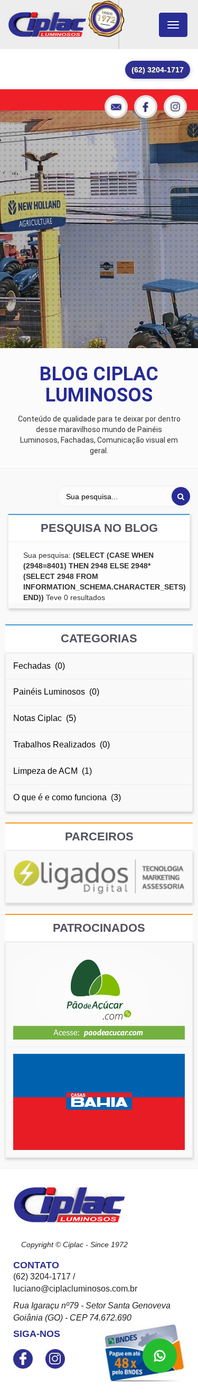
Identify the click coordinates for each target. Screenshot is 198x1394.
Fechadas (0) (39, 665)
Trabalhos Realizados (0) (61, 744)
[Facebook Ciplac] (146, 107)
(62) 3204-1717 (157, 70)
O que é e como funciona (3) (67, 797)
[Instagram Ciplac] (175, 107)
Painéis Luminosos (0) (56, 691)
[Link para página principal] (47, 25)
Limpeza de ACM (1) (52, 770)
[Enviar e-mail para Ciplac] (116, 107)
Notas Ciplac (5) (44, 718)
